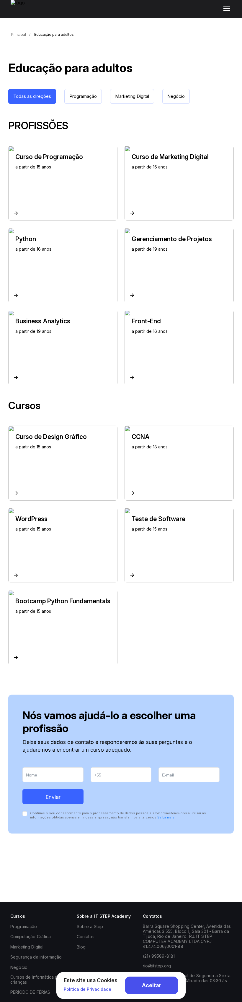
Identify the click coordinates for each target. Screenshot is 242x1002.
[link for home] (21, 12)
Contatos (85, 936)
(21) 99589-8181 (159, 956)
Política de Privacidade (87, 989)
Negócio (18, 967)
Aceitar (151, 985)
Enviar (52, 797)
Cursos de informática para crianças (37, 980)
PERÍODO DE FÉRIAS (30, 992)
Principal (18, 34)
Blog (81, 946)
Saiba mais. (166, 817)
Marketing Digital (26, 946)
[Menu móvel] (228, 9)
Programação (23, 926)
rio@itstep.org (157, 965)
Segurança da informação (36, 956)
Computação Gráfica (30, 936)
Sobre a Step (90, 926)
